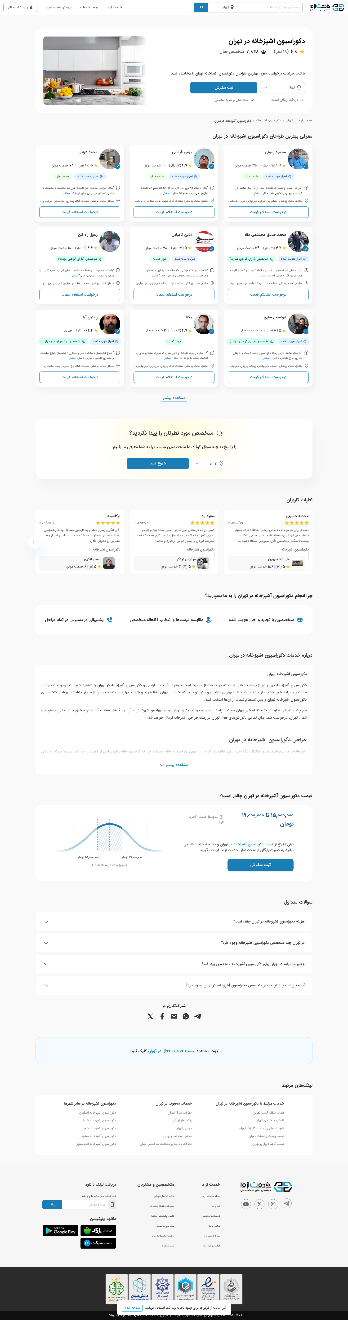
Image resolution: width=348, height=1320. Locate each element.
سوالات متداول (212, 1236)
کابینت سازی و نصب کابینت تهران (261, 1128)
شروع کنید (158, 463)
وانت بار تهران (182, 1120)
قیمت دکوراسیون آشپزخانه (253, 844)
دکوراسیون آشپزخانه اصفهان (97, 1112)
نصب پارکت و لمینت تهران (266, 1136)
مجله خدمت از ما (211, 1196)
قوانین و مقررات (211, 1246)
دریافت (52, 1204)
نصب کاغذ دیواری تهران (268, 1143)
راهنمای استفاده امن (163, 1236)
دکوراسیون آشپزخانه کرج (100, 1128)
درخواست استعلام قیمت (268, 212)
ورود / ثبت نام (18, 7)
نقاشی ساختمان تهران (270, 1120)
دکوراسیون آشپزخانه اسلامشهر (96, 1143)
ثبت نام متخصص (165, 1226)
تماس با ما (214, 1226)
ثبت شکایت (167, 1246)
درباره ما (216, 1206)
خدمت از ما (114, 7)
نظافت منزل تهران (180, 1112)
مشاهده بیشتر (174, 398)
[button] (34, 542)
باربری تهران (184, 1128)
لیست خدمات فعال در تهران (172, 1051)
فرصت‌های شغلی (211, 1216)
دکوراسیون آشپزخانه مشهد (98, 1136)
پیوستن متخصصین (58, 7)
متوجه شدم (132, 1307)
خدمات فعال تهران (164, 1196)
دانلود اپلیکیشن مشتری (162, 1216)
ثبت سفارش (224, 88)
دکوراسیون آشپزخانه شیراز (99, 1120)
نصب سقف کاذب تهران (269, 1112)
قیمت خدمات (89, 7)
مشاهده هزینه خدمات (162, 1206)
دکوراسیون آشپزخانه (268, 120)
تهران (289, 120)
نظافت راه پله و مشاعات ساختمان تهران (166, 1143)
